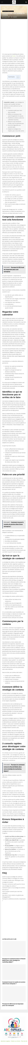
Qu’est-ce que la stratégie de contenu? (12, 876)
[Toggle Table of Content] (17, 77)
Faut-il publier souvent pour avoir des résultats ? (12, 892)
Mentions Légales (5, 1041)
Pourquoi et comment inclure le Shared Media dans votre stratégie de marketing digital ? (13, 960)
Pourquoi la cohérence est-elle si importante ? (14, 899)
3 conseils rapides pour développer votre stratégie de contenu (13, 881)
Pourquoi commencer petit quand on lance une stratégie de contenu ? (13, 885)
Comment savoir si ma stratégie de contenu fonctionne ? (13, 888)
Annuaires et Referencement (8, 11)
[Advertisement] (14, 38)
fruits (13, 56)
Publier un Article (15, 1041)
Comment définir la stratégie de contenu (12, 878)
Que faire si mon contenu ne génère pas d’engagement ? (12, 896)
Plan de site (24, 1041)
